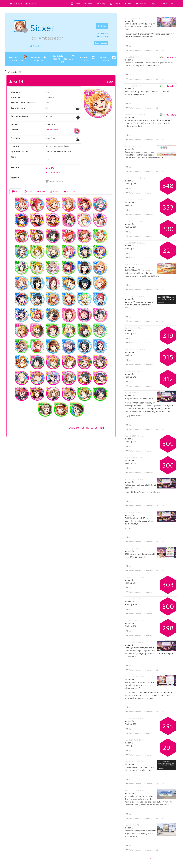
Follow (102, 26)
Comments (148, 50)
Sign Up (163, 3)
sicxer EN (16, 81)
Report (35, 46)
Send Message (101, 43)
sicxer (84, 59)
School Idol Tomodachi (23, 3)
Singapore (37, 58)
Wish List (70, 191)
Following (102, 36)
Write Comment (134, 50)
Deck (16, 191)
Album (29, 191)
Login (153, 3)
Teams (42, 191)
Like (130, 46)
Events (55, 191)
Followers (102, 33)
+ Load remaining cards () (85, 427)
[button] (128, 3)
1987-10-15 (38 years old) (63, 59)
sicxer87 (105, 59)
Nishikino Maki (51, 129)
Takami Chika (16, 58)
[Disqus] (61, 483)
